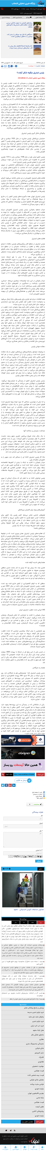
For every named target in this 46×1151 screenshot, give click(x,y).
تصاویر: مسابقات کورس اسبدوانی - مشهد (29, 909)
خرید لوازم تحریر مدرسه (35, 1012)
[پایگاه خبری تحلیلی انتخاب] (41, 3)
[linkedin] (14, 785)
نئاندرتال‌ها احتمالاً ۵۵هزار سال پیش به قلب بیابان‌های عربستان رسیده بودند (20, 47)
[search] (2, 9)
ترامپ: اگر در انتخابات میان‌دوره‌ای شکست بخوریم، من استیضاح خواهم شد (22, 994)
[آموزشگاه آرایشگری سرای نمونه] (23, 765)
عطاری (41, 1039)
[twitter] (2, 785)
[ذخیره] (9, 66)
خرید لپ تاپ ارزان (37, 1026)
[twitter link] (6, 1130)
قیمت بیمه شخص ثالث (35, 1075)
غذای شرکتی (39, 1048)
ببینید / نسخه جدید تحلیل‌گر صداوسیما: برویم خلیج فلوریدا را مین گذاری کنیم (22, 962)
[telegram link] (10, 1130)
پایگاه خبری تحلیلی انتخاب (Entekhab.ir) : (31, 78)
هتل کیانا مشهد (38, 1030)
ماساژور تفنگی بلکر (37, 1035)
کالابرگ (41, 1057)
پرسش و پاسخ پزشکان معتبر (34, 1008)
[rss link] (14, 1130)
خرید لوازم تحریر (38, 1021)
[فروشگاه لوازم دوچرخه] (23, 753)
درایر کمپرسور (39, 1052)
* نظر (41, 831)
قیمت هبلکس (39, 1070)
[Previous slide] (9, 868)
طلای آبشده (40, 1106)
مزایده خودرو (39, 1088)
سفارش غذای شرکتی (37, 1079)
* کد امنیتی (39, 850)
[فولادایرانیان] (23, 740)
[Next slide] (3, 868)
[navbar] (44, 9)
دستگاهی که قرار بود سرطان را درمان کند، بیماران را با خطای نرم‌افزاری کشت (19, 35)
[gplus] (10, 785)
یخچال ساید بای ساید (36, 1017)
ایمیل (41, 823)
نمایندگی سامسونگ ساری (35, 1044)
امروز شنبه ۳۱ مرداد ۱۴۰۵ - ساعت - (31, 9)
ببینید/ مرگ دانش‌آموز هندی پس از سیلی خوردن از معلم (26, 999)
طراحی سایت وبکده (37, 1084)
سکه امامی (40, 1097)
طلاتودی (41, 1061)
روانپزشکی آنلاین (38, 1111)
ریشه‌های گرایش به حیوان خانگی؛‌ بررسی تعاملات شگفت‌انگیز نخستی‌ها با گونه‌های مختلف (19, 25)
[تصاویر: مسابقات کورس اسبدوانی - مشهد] (23, 889)
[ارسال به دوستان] (5, 66)
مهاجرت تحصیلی (38, 1066)
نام (42, 815)
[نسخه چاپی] (2, 66)
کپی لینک (40, 774)
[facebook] (6, 785)
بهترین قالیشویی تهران (36, 1093)
